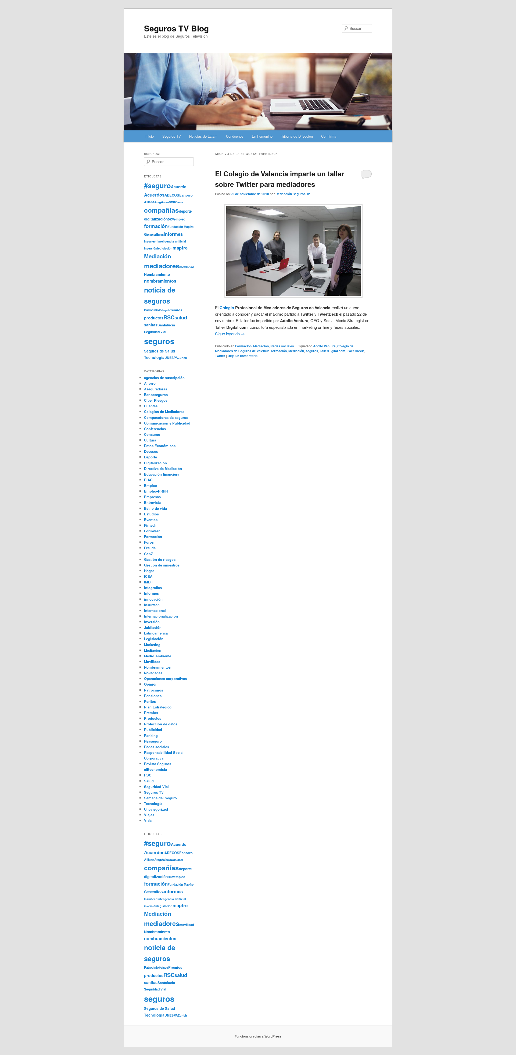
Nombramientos (157, 667)
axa (172, 201)
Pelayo (163, 310)
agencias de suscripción (164, 377)
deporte (185, 211)
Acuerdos (154, 194)
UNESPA (171, 357)
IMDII (148, 581)
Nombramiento (157, 274)
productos (153, 318)
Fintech (150, 525)
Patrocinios (153, 690)
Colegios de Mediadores (164, 411)
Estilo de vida (155, 508)
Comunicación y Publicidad (167, 423)
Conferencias (155, 428)
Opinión (150, 684)
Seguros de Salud (159, 351)
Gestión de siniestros (162, 565)
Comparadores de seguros (166, 417)
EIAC (148, 479)
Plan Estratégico (157, 707)
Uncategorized (156, 809)
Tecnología (154, 357)
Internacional (155, 610)
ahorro (187, 195)
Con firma (328, 136)
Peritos (150, 701)
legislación (165, 248)
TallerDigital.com (332, 350)
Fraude (150, 547)
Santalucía (166, 324)
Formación (243, 346)
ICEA (148, 576)
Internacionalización (161, 616)
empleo (179, 219)
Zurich (182, 358)
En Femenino (262, 136)
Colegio (227, 308)
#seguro (157, 185)
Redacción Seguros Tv (292, 193)
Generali (151, 234)
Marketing (152, 644)
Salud (149, 780)
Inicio (149, 136)
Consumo (152, 434)
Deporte (150, 456)
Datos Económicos (159, 445)
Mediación (261, 346)
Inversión (152, 621)
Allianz (149, 201)
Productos (152, 718)
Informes (151, 593)
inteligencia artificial (171, 241)
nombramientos (160, 281)
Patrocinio (151, 310)
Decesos (151, 451)
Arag (157, 202)
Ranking (151, 735)
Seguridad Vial (155, 331)
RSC (168, 317)
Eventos (150, 519)
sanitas (150, 324)
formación (279, 350)
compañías (161, 210)
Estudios (151, 513)
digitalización (156, 219)
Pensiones (153, 695)
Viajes (149, 814)
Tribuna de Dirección (297, 136)
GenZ (148, 553)
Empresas (152, 496)
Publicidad (153, 729)
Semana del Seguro (160, 797)
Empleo (150, 485)
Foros (149, 542)
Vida (148, 820)
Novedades (153, 672)
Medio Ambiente (157, 655)
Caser (179, 202)
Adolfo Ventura (324, 346)
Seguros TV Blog (176, 28)
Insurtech (150, 241)
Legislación (153, 638)
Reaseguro (153, 741)
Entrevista (152, 502)
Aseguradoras (155, 388)
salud (180, 317)
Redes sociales (282, 346)
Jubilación (153, 627)
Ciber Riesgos (155, 400)
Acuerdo (179, 186)
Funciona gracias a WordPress (258, 1036)
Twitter (220, 355)
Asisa (165, 202)
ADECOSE (173, 195)
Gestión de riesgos (159, 559)
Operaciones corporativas (165, 678)
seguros (312, 350)
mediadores (161, 265)
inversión (150, 248)
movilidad (186, 267)
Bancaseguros (156, 394)
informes (173, 234)
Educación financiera (161, 474)
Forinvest (152, 530)
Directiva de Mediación (163, 468)
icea (161, 235)
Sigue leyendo (230, 333)
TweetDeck (355, 350)
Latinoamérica (156, 633)
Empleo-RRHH (156, 491)
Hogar (149, 570)
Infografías (153, 587)
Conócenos (234, 136)
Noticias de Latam (203, 136)
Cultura (150, 440)
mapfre (180, 247)
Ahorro (150, 383)
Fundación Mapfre (181, 226)
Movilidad (152, 661)
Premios (175, 309)
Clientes (150, 405)
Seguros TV (171, 136)
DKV (171, 219)
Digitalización (155, 462)
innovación (153, 599)
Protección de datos (160, 723)
